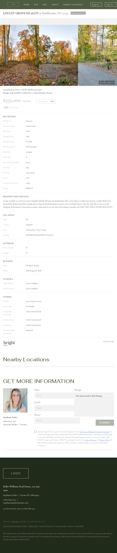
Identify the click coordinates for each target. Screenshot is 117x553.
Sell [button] (45, 5)
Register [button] (95, 5)
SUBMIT (104, 422)
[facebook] (6, 544)
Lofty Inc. (15, 521)
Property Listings (61, 526)
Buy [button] (36, 5)
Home (27, 5)
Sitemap (71, 526)
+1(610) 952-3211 (9, 499)
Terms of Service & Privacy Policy (15, 526)
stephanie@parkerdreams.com (15, 502)
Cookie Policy (33, 526)
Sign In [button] (110, 5)
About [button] (55, 5)
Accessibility (79, 526)
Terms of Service (90, 440)
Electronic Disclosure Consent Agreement (95, 432)
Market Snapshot (73, 5)
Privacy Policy (104, 440)
